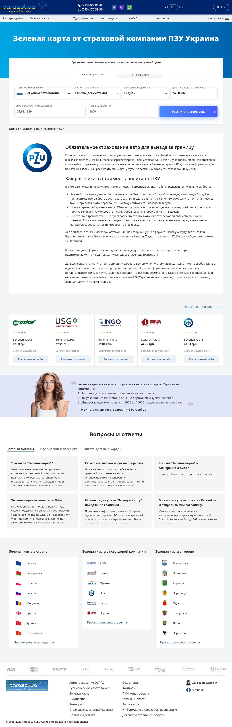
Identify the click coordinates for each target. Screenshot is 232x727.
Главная (14, 128)
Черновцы (180, 593)
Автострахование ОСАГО (86, 683)
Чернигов (179, 633)
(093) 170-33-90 (92, 9)
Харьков (178, 583)
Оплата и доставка (82, 715)
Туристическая (83, 18)
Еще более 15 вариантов (201, 307)
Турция (31, 623)
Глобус (104, 603)
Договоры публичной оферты (143, 715)
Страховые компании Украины (91, 710)
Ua (164, 7)
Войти (221, 7)
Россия (31, 593)
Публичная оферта (135, 693)
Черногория (35, 633)
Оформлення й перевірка (58, 449)
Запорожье (180, 613)
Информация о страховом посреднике (149, 710)
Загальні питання (20, 449)
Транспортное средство (29, 87)
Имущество (77, 699)
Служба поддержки (204, 682)
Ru (173, 7)
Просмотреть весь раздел (32, 642)
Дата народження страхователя (34, 105)
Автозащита (109, 18)
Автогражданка (13, 18)
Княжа (104, 573)
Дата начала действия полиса (188, 87)
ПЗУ (102, 593)
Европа (31, 563)
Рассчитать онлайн (30, 359)
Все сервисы (215, 18)
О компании (131, 683)
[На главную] (27, 685)
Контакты (129, 688)
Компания (49, 128)
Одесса (177, 603)
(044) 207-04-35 (92, 5)
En (181, 7)
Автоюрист (163, 18)
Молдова (33, 603)
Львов (177, 623)
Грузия (31, 613)
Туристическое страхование (89, 688)
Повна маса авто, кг (100, 105)
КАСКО (133, 18)
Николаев (179, 573)
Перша (104, 613)
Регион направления (87, 87)
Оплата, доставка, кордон (102, 449)
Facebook (198, 690)
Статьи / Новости (134, 699)
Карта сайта (130, 704)
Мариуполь (180, 563)
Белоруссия (34, 573)
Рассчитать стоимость (188, 112)
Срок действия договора (137, 87)
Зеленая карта (39, 18)
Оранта (105, 583)
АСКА (103, 563)
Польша (32, 583)
